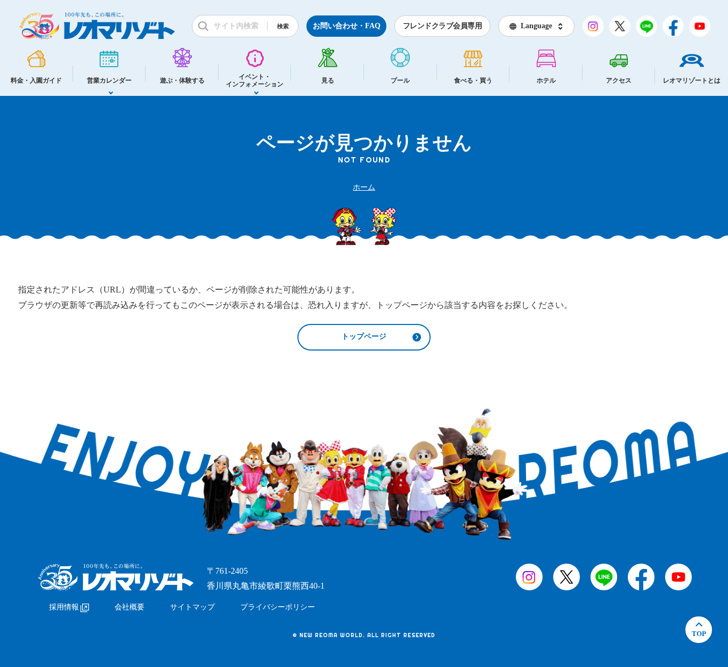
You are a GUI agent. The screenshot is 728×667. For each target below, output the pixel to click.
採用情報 (64, 607)
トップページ (364, 336)
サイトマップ (192, 607)
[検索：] (240, 26)
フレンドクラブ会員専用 (442, 26)
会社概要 (129, 607)
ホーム (364, 187)
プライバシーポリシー (277, 607)
